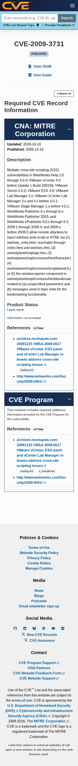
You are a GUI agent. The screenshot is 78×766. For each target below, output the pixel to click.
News (39, 590)
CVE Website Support (38, 678)
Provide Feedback (58, 25)
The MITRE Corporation (46, 721)
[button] (72, 5)
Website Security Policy (39, 553)
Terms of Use (39, 547)
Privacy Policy (39, 558)
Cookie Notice (39, 563)
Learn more (15, 309)
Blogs (39, 596)
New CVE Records (41, 635)
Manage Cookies (39, 568)
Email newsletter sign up (39, 606)
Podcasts (39, 601)
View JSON (42, 66)
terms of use (22, 700)
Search (67, 18)
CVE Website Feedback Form (37, 673)
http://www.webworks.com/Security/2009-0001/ (41, 378)
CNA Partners (39, 668)
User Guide (42, 75)
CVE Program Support (38, 663)
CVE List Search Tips (18, 25)
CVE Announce (42, 640)
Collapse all (64, 93)
